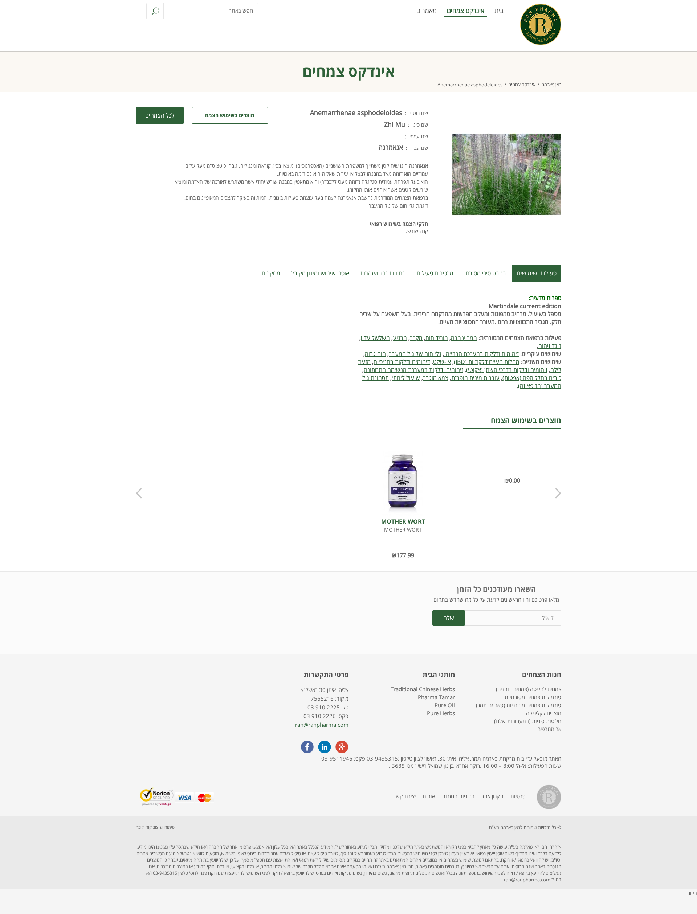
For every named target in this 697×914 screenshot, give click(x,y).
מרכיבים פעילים (435, 273)
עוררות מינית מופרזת (475, 378)
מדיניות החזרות (458, 796)
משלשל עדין (375, 338)
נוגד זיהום (549, 346)
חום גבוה (375, 354)
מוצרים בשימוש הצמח (229, 115)
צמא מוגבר (435, 378)
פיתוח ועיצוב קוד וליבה (155, 827)
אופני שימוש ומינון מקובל (320, 273)
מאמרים (426, 10)
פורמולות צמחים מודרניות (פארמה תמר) (518, 705)
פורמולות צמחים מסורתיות (533, 697)
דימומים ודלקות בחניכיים (402, 362)
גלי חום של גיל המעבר (415, 354)
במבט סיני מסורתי (485, 273)
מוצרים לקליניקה (543, 713)
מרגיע (400, 338)
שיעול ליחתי (406, 378)
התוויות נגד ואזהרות (383, 273)
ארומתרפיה (549, 729)
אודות (429, 796)
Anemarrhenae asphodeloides (469, 84)
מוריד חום (436, 338)
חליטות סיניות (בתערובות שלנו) (527, 721)
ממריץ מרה (464, 338)
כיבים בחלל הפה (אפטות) (531, 378)
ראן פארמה (551, 84)
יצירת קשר (404, 796)
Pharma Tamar (436, 697)
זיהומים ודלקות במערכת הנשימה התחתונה (413, 370)
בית (499, 10)
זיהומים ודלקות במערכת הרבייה (481, 354)
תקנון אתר (492, 796)
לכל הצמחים (159, 115)
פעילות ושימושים (537, 273)
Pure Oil (445, 705)
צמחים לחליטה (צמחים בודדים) (528, 689)
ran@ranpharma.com (321, 724)
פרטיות (518, 796)
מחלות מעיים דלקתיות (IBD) (486, 362)
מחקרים (271, 273)
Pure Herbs (441, 713)
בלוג (692, 893)
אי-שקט (442, 362)
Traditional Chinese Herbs (423, 689)
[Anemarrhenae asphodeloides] (506, 239)
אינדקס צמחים (465, 10)
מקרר (416, 338)
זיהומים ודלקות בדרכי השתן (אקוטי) (506, 370)
